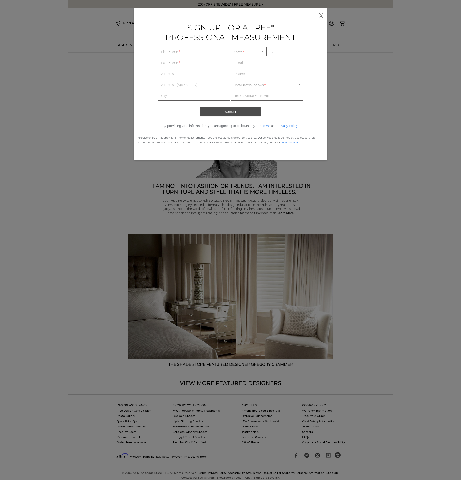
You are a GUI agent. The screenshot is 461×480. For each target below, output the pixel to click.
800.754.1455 (290, 142)
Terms (265, 126)
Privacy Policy (287, 126)
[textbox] (194, 51)
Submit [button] (230, 111)
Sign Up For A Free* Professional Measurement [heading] (230, 32)
